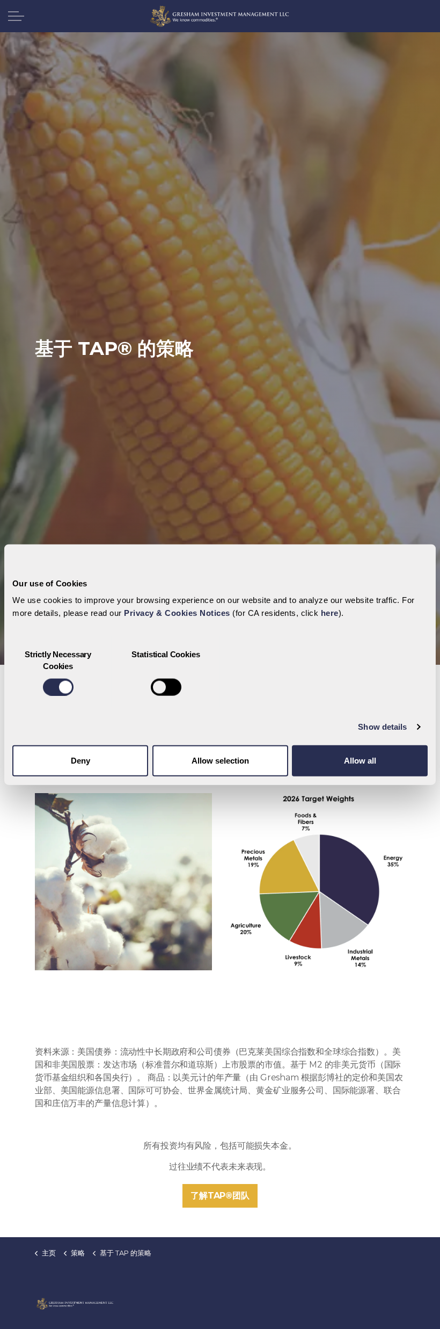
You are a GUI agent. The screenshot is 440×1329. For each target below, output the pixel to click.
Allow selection (220, 760)
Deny (80, 760)
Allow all (360, 760)
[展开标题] (16, 16)
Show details (382, 726)
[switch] (166, 686)
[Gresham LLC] (220, 16)
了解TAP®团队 (220, 1195)
